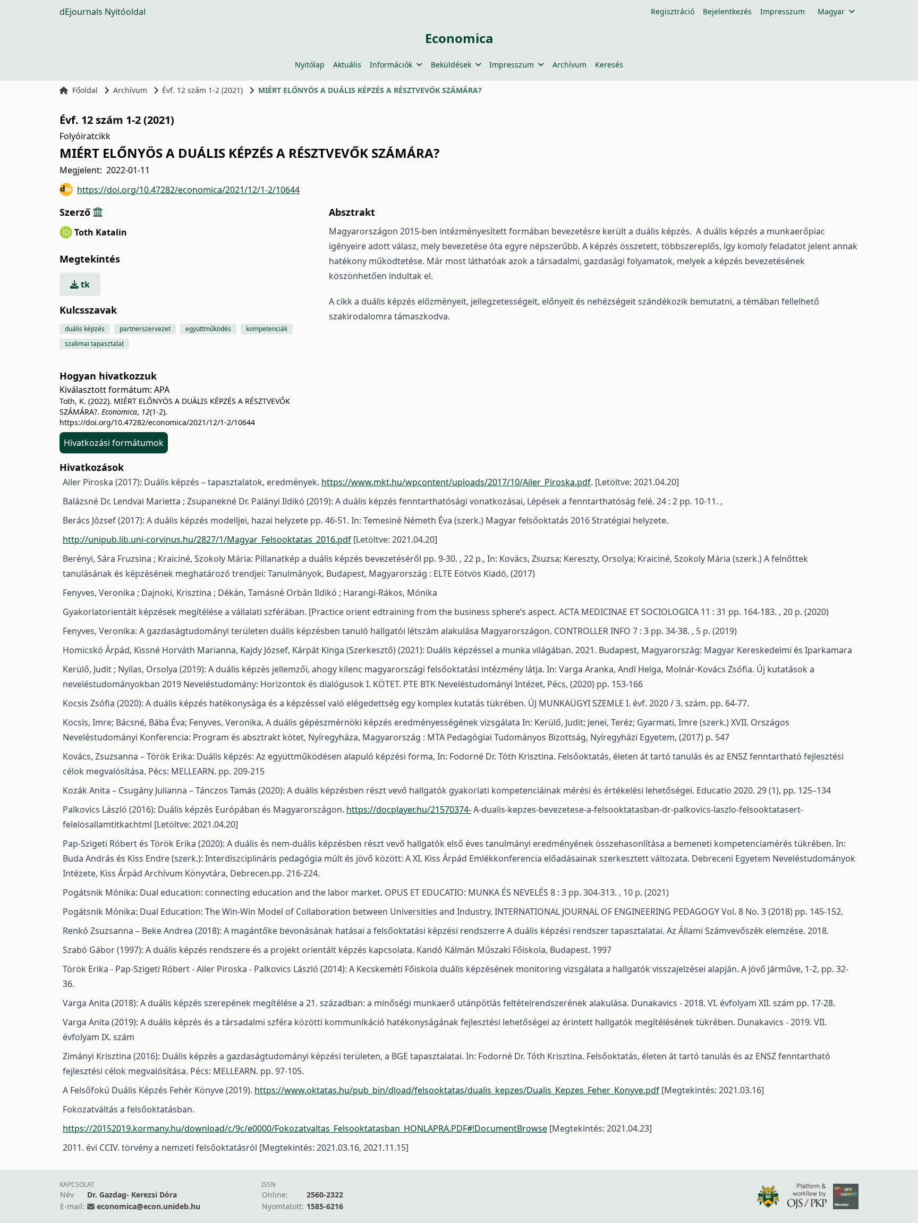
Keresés (609, 65)
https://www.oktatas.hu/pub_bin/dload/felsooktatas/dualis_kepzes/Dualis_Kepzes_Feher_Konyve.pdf (456, 1090)
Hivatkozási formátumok (114, 443)
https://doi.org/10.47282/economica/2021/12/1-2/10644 (188, 190)
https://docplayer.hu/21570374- (408, 809)
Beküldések (451, 65)
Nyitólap (310, 65)
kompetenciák (266, 328)
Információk (391, 65)
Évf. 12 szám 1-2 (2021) (202, 90)
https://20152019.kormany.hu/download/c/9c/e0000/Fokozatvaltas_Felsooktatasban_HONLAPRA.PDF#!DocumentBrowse (305, 1128)
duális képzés (85, 328)
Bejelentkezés (727, 11)
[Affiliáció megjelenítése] (98, 212)
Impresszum (782, 11)
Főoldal (85, 90)
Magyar (831, 11)
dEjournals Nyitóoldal (103, 12)
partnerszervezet (145, 328)
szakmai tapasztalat (94, 343)
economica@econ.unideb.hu (148, 1206)
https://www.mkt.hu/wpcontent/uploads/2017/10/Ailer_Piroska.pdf (456, 482)
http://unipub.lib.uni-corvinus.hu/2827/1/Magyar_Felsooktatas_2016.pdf (207, 539)
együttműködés (208, 328)
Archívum (569, 65)
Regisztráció (672, 11)
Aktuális (347, 65)
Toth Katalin (100, 232)
